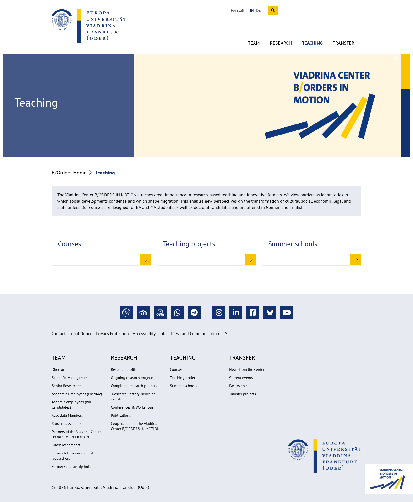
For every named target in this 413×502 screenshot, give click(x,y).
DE (258, 10)
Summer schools (183, 385)
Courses (176, 369)
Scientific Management (70, 377)
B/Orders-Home (69, 172)
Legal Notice (80, 333)
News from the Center (246, 369)
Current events (241, 377)
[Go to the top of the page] (225, 333)
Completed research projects (134, 385)
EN (251, 10)
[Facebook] (252, 312)
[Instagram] (218, 312)
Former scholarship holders (74, 466)
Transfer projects (242, 393)
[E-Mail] (160, 312)
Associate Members (67, 415)
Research (281, 43)
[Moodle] (143, 312)
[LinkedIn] (235, 312)
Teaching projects (184, 377)
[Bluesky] (269, 312)
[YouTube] (286, 312)
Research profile (124, 369)
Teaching (312, 43)
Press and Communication (195, 333)
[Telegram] (194, 312)
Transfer (343, 43)
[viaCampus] (126, 312)
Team (254, 43)
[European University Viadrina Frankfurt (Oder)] (89, 26)
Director (58, 369)
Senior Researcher (66, 385)
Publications (121, 415)
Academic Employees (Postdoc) (77, 393)
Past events (238, 385)
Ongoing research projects (132, 377)
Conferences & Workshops (132, 407)
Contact (58, 333)
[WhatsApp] (177, 312)
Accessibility (144, 333)
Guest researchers (66, 445)
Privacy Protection (112, 333)
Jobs (163, 333)
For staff (237, 10)
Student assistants (67, 423)
